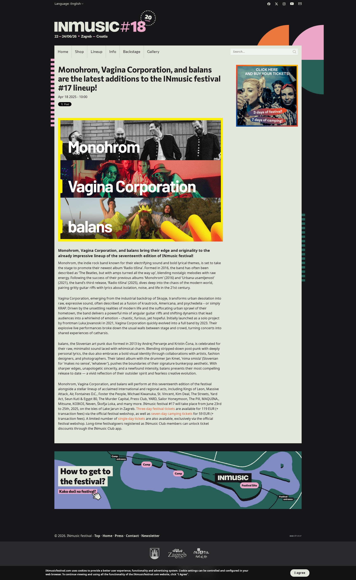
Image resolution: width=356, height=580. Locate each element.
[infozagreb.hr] (178, 553)
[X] (276, 3)
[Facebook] (268, 3)
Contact (132, 535)
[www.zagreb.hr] (154, 553)
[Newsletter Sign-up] (300, 3)
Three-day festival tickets (155, 408)
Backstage (131, 51)
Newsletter (150, 535)
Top (97, 535)
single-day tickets (131, 418)
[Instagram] (284, 3)
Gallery (153, 51)
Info (112, 51)
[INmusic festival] (105, 24)
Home (63, 51)
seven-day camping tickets (171, 413)
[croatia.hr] (201, 553)
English (68, 3)
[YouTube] (292, 3)
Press (119, 535)
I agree (299, 573)
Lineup (96, 51)
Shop (79, 51)
